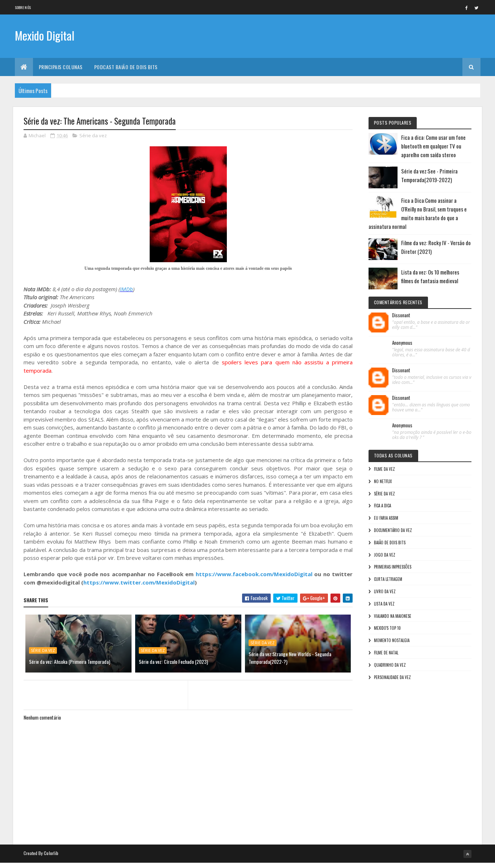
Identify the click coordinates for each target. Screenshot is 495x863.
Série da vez (93, 135)
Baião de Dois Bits (389, 542)
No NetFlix (383, 481)
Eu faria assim (386, 518)
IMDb (126, 289)
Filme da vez (384, 469)
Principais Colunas (61, 67)
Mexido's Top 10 (387, 628)
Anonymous (402, 343)
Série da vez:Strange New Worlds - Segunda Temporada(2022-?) (290, 657)
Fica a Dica (382, 505)
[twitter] (477, 8)
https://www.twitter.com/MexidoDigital (139, 582)
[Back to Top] (467, 854)
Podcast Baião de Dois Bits (126, 67)
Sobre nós (23, 7)
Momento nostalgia (391, 640)
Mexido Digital (44, 35)
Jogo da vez (384, 555)
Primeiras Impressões (392, 567)
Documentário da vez (393, 530)
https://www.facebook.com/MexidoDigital (254, 574)
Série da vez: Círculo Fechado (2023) (173, 661)
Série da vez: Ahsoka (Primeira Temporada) (69, 661)
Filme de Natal (386, 652)
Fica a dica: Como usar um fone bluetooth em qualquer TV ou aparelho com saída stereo (433, 146)
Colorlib (51, 853)
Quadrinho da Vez (390, 665)
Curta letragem (388, 579)
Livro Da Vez (385, 591)
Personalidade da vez (392, 677)
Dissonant (401, 315)
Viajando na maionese (392, 616)
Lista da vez (384, 604)
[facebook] (467, 8)
